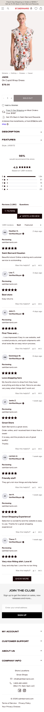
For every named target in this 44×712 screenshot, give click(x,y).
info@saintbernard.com (24, 679)
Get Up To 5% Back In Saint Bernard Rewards (22, 4)
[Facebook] (19, 690)
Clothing (13, 73)
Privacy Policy (25, 703)
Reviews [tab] (9, 205)
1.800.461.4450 (20, 683)
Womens (5, 73)
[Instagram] (24, 690)
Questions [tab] (24, 205)
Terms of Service (9, 703)
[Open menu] (2, 8)
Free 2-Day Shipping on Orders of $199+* (22, 2)
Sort (19, 225)
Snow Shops (22, 675)
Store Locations (22, 671)
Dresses (22, 73)
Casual (30, 73)
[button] (22, 176)
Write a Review (32, 217)
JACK (5, 77)
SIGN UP (22, 615)
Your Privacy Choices (11, 707)
